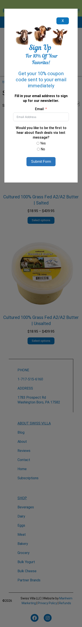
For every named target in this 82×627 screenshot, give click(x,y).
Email (39, 109)
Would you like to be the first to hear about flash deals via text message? (41, 132)
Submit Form (41, 161)
